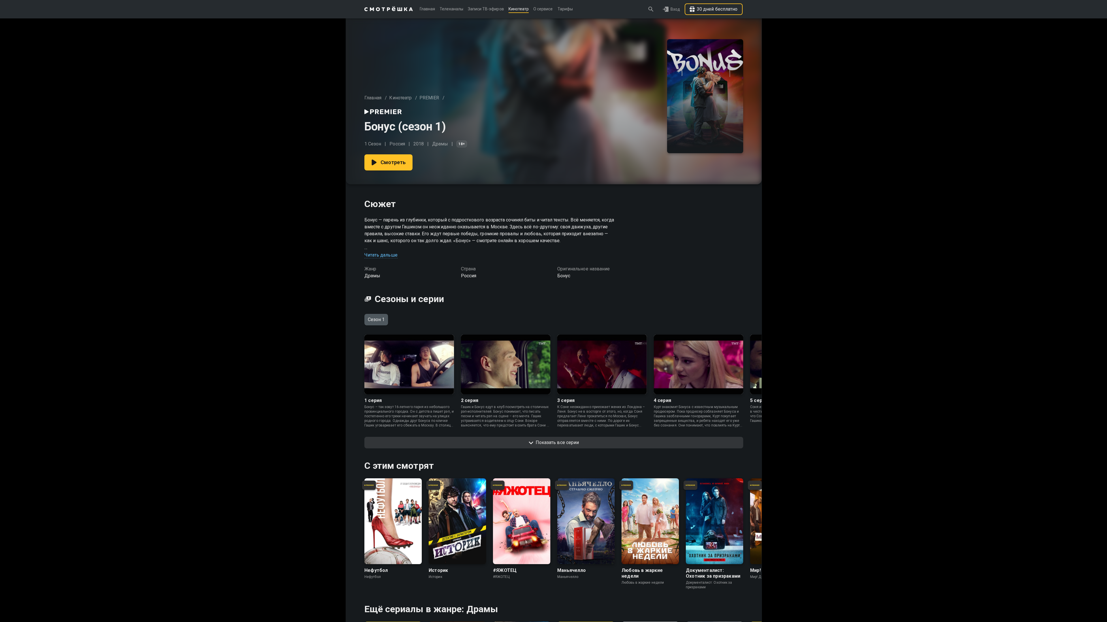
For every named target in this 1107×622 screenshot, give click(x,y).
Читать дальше (381, 255)
